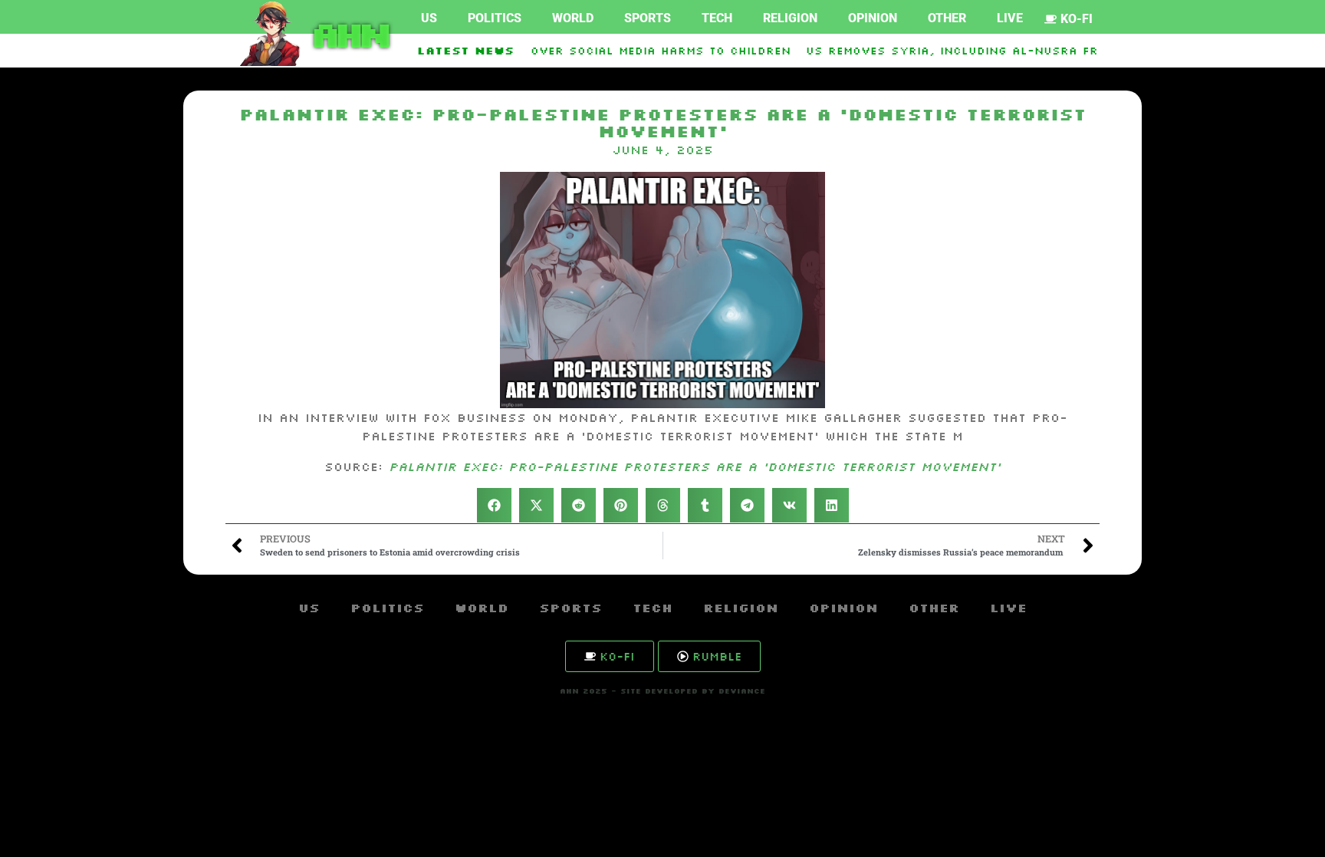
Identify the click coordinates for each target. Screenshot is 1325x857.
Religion (790, 18)
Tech (717, 18)
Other (947, 18)
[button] (494, 505)
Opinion (872, 18)
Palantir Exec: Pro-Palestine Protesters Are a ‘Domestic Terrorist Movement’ (695, 466)
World (572, 18)
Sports (647, 18)
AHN (348, 34)
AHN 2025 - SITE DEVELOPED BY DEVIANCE (662, 691)
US (429, 18)
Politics (494, 18)
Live (1010, 18)
